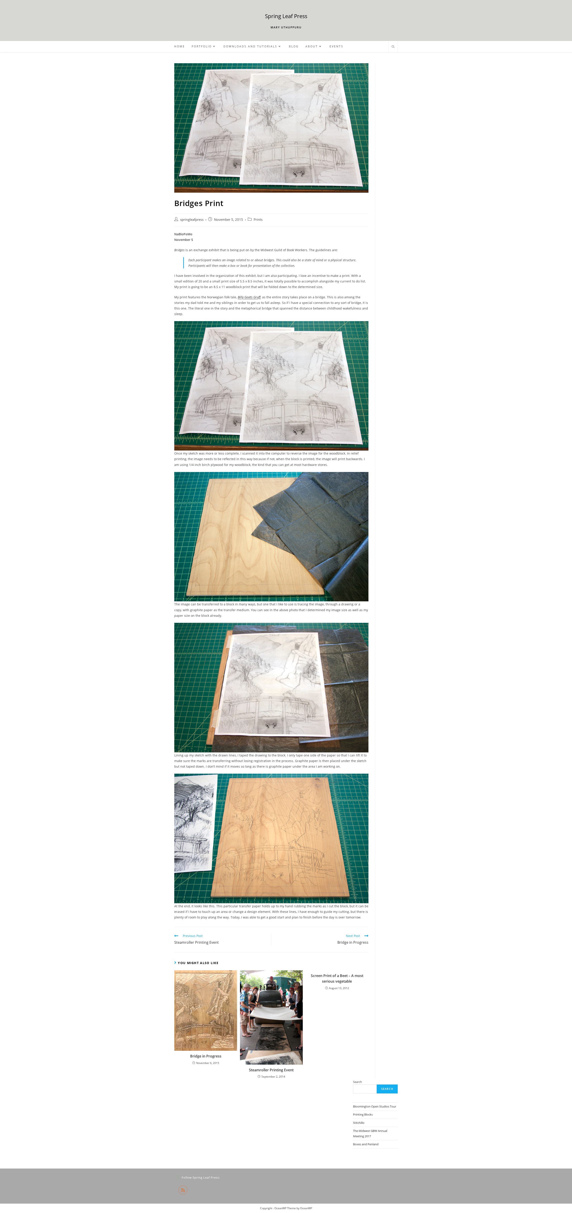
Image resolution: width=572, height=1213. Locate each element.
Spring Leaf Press (286, 16)
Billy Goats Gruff (249, 297)
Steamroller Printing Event (271, 1070)
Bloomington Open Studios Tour (374, 1106)
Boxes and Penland (366, 1144)
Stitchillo (358, 1123)
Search (357, 1082)
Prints (258, 219)
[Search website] (393, 46)
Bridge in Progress (205, 1056)
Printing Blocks (363, 1114)
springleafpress (192, 219)
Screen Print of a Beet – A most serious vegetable (337, 978)
